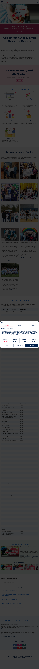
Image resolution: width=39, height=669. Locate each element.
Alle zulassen (32, 345)
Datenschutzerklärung (20, 335)
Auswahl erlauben (19, 345)
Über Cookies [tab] (32, 325)
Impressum (27, 335)
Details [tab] (19, 325)
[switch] (14, 341)
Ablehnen (7, 345)
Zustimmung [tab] (7, 325)
